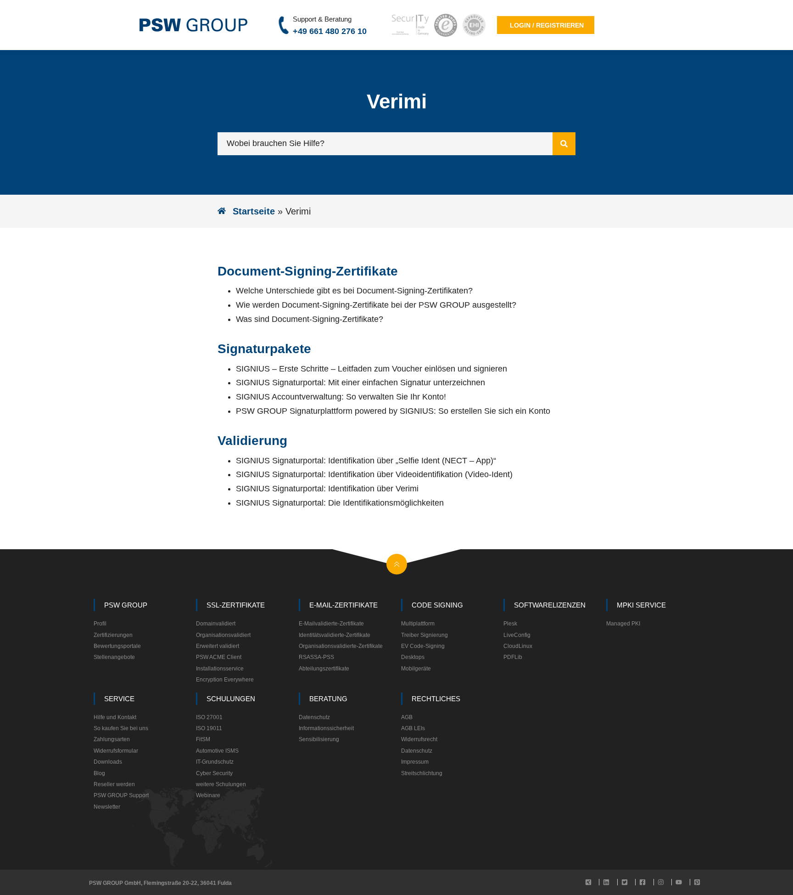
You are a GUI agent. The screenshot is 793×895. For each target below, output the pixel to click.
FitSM (203, 739)
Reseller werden (114, 784)
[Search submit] (564, 143)
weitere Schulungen (221, 784)
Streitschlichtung (421, 773)
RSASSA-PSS (316, 657)
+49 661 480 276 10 (330, 31)
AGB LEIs (413, 728)
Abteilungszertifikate (324, 668)
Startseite (254, 211)
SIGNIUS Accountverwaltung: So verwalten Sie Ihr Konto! (341, 396)
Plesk (510, 623)
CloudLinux (517, 646)
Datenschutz (314, 717)
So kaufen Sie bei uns (121, 728)
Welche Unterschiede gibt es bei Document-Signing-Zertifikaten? (354, 290)
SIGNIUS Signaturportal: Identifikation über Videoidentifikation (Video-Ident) (374, 474)
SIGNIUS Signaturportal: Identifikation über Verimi (327, 488)
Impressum (415, 762)
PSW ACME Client (218, 657)
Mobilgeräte (416, 668)
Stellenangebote (114, 657)
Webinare (208, 795)
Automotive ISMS (217, 751)
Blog (99, 773)
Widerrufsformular (116, 751)
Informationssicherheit (326, 728)
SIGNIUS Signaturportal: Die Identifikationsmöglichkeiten (340, 502)
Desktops (412, 657)
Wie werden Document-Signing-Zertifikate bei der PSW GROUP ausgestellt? (376, 305)
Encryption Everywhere (225, 679)
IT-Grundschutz (215, 762)
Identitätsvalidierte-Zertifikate (334, 635)
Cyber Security (214, 773)
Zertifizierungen (113, 635)
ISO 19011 (209, 728)
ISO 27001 (209, 717)
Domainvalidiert (215, 623)
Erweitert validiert (217, 646)
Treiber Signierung (424, 635)
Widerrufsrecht (419, 739)
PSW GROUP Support (121, 795)
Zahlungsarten (112, 739)
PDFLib (512, 657)
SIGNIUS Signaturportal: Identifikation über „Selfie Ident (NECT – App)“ (366, 460)
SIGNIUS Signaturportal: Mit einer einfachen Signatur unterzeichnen (360, 382)
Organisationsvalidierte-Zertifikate (341, 646)
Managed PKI (623, 623)
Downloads (108, 762)
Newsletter (107, 807)
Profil (100, 623)
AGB (407, 717)
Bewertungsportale (117, 646)
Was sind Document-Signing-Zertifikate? (309, 319)
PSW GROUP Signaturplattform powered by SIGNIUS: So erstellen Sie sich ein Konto (393, 411)
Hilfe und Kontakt (115, 717)
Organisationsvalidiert (223, 635)
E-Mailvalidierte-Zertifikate (331, 623)
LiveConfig (517, 635)
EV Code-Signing (423, 646)
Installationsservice (220, 668)
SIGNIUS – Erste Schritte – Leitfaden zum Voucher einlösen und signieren (371, 368)
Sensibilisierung (319, 739)
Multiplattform (418, 623)
